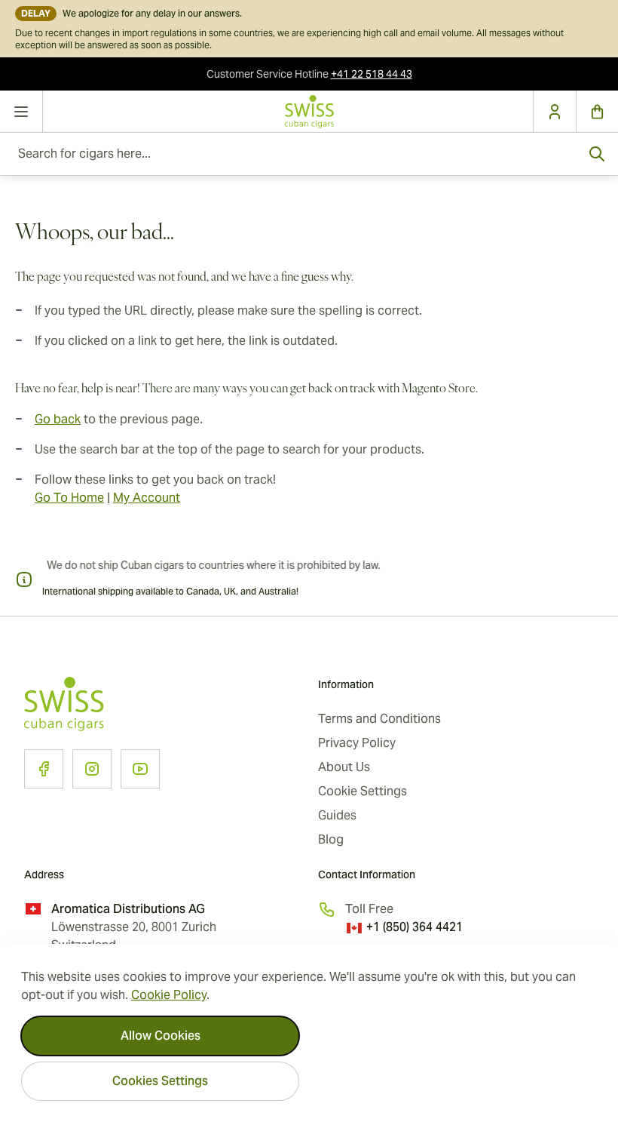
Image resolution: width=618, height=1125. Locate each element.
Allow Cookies (160, 1036)
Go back (58, 419)
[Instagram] (92, 768)
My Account (146, 498)
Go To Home (69, 498)
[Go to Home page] (309, 112)
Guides (337, 815)
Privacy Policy (357, 743)
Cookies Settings (160, 1081)
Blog (331, 839)
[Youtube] (140, 768)
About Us (344, 767)
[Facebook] (43, 768)
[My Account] (554, 112)
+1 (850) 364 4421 (414, 927)
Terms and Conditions (379, 719)
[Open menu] (21, 112)
